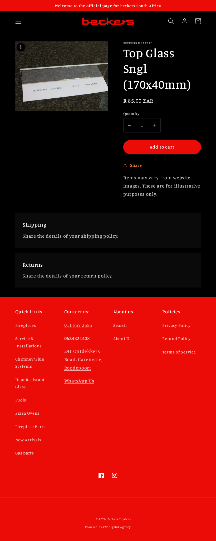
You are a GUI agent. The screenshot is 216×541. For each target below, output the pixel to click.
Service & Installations (28, 342)
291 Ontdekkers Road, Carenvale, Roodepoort (83, 359)
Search (120, 325)
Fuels (20, 400)
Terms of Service (179, 352)
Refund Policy (176, 338)
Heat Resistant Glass (30, 383)
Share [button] (136, 165)
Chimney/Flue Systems (29, 362)
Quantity (131, 113)
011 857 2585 (78, 325)
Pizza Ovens (27, 413)
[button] (18, 21)
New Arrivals (28, 439)
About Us (122, 338)
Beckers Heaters (119, 519)
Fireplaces (25, 325)
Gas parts (24, 453)
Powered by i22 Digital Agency (108, 527)
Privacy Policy (176, 325)
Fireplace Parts (30, 426)
